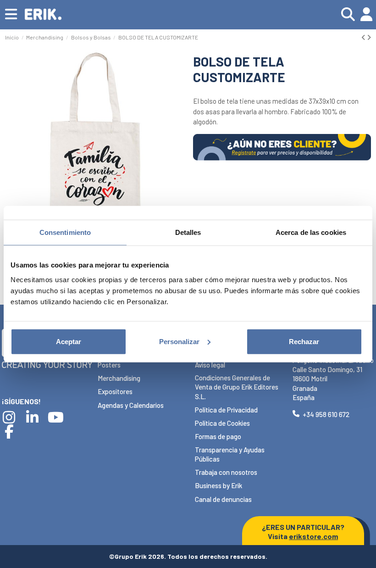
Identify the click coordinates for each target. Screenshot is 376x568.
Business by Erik (218, 485)
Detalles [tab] (188, 232)
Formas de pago (218, 436)
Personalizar (179, 341)
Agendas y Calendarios (131, 405)
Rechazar (304, 341)
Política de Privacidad (226, 410)
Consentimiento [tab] (65, 232)
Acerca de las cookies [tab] (311, 232)
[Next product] (369, 37)
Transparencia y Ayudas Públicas (230, 454)
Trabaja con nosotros (226, 472)
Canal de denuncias (223, 499)
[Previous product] (364, 37)
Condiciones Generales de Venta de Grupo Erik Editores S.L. (236, 387)
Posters (109, 365)
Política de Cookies (222, 423)
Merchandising (119, 378)
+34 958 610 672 (326, 414)
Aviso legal (210, 365)
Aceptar (68, 341)
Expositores (115, 391)
